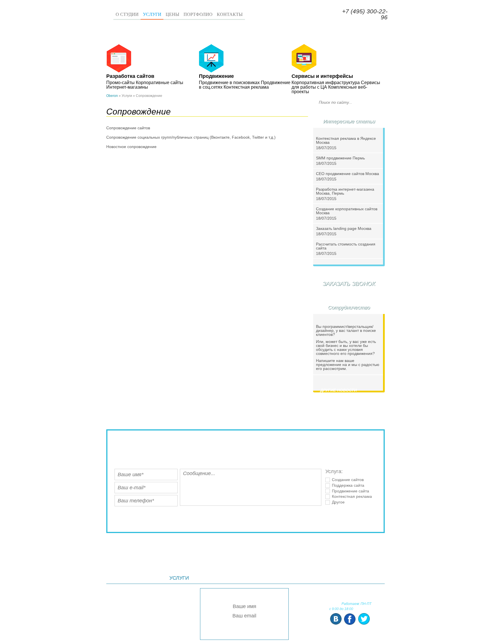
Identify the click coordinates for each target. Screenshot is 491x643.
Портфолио (198, 14)
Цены (172, 14)
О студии (127, 14)
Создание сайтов (348, 479)
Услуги (152, 14)
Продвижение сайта (350, 491)
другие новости (338, 390)
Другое (338, 502)
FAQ (352, 578)
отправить (245, 516)
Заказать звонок (283, 16)
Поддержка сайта (348, 485)
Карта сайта (320, 578)
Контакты (230, 14)
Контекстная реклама (352, 496)
